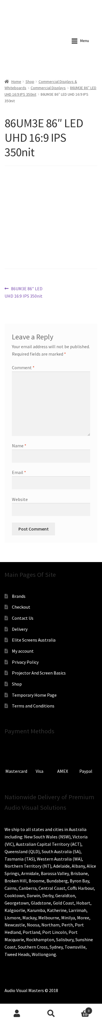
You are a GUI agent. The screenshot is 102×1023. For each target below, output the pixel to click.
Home (16, 81)
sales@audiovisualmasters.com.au (66, 4)
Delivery (19, 629)
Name (19, 445)
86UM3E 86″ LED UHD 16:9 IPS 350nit (23, 292)
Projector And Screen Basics (39, 673)
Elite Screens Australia (34, 640)
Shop (30, 81)
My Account (17, 1013)
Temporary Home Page (34, 695)
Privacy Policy (25, 662)
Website (20, 499)
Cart (79, 1009)
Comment (23, 367)
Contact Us (22, 618)
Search (51, 1013)
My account (23, 651)
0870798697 (25, 4)
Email (19, 472)
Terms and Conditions (33, 706)
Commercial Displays (48, 87)
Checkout (21, 607)
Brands (19, 596)
